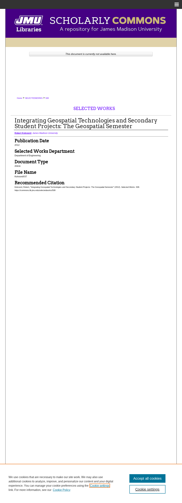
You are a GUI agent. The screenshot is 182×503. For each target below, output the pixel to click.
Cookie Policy (61, 489)
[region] (91, 483)
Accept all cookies (147, 478)
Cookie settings (99, 485)
